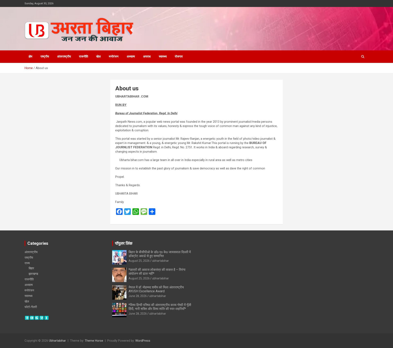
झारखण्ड (33, 274)
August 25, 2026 (139, 260)
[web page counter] (37, 317)
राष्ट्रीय (45, 56)
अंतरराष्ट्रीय (64, 56)
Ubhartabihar (57, 340)
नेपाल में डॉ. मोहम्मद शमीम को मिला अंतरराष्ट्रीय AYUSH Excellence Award (156, 289)
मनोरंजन (114, 56)
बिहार (31, 268)
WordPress (142, 340)
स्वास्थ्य (163, 56)
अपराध (147, 56)
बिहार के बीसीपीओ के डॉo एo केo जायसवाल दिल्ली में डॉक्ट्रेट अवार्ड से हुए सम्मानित (160, 254)
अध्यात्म (131, 56)
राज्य (27, 263)
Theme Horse (94, 340)
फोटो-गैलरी (31, 307)
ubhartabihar (160, 260)
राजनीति (83, 56)
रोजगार (179, 56)
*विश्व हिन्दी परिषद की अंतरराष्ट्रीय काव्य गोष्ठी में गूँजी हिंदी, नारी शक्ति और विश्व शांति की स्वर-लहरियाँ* (160, 307)
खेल (98, 56)
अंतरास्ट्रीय (31, 252)
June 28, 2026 (138, 296)
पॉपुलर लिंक (123, 243)
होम (30, 56)
